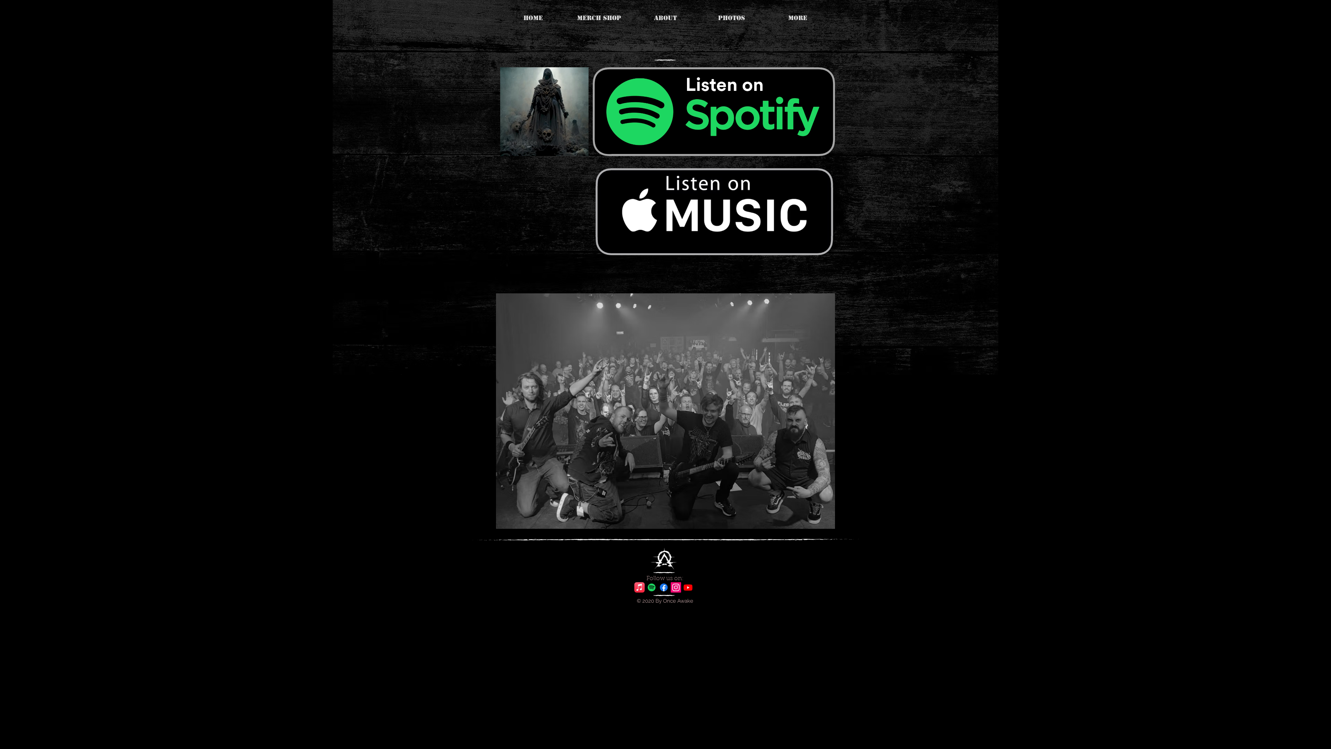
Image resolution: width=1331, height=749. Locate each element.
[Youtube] (688, 587)
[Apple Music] (639, 587)
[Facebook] (664, 587)
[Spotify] (651, 587)
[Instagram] (676, 587)
